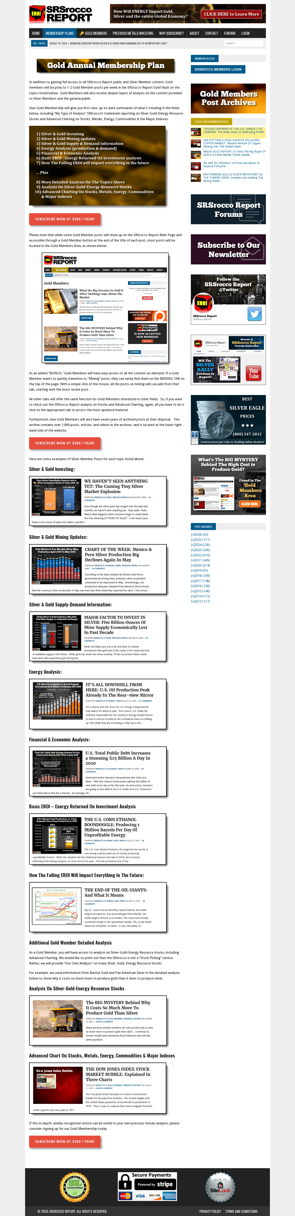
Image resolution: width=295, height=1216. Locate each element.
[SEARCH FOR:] (244, 42)
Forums (230, 33)
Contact (211, 33)
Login (245, 33)
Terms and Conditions (241, 1211)
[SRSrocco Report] (66, 14)
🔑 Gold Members (93, 33)
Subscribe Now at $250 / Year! (65, 219)
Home (36, 33)
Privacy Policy (210, 1211)
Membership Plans (60, 33)
